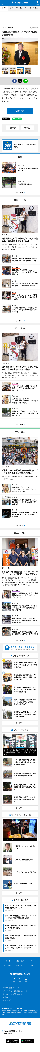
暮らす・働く (34, 8)
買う (26, 8)
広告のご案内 (7, 1000)
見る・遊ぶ (19, 8)
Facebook (14, 979)
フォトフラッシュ (7, 27)
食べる (12, 8)
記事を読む (20, 111)
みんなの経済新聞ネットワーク (20, 1023)
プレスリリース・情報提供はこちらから (15, 991)
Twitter (20, 979)
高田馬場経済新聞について (11, 988)
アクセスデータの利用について (12, 994)
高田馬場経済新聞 (20, 2)
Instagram (26, 979)
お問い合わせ (7, 997)
